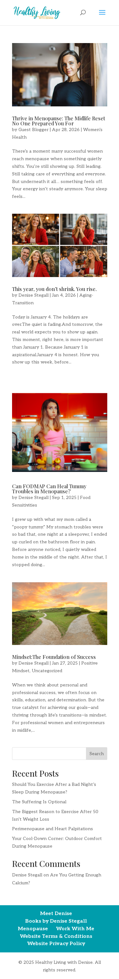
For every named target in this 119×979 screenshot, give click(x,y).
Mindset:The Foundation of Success (54, 657)
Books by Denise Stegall (56, 921)
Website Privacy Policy (56, 944)
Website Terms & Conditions (56, 936)
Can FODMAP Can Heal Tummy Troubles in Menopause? (49, 489)
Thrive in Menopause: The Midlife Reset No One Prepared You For (58, 121)
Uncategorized (47, 670)
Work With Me (75, 929)
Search (96, 753)
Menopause (33, 929)
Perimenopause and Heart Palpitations (52, 828)
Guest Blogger (33, 129)
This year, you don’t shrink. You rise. (54, 289)
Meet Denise (56, 914)
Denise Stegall (33, 295)
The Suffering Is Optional (39, 802)
